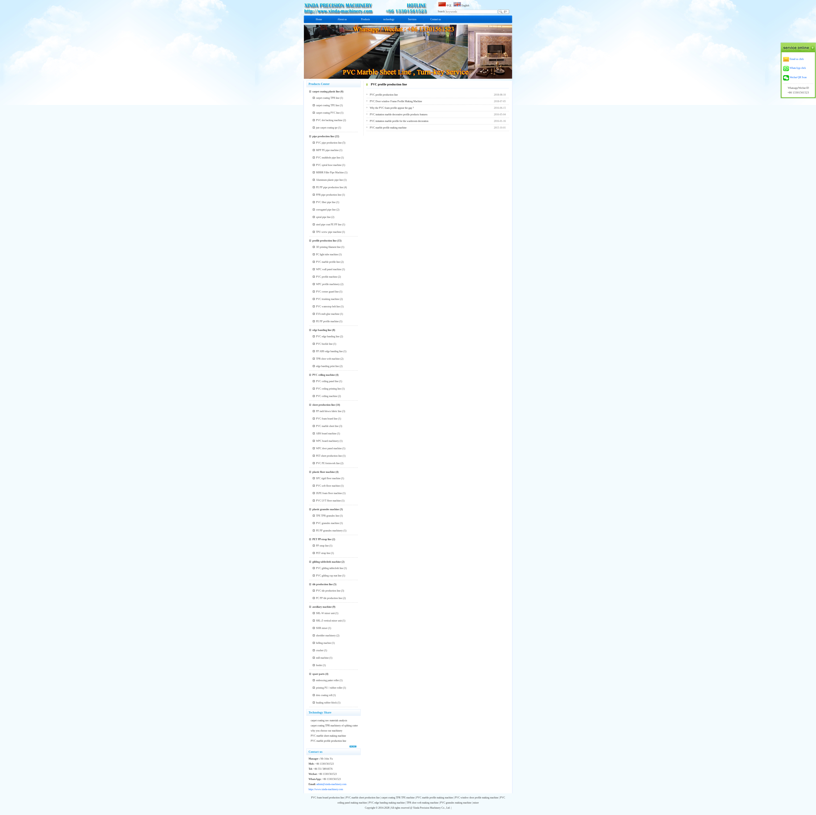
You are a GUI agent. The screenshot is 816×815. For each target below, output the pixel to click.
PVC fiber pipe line (326, 202)
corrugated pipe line (326, 209)
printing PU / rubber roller (329, 687)
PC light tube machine (327, 254)
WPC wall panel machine (328, 269)
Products (365, 19)
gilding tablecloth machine (326, 561)
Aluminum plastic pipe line (329, 179)
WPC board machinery (327, 440)
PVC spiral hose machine (328, 165)
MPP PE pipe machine (327, 150)
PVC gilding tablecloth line (329, 568)
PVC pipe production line (329, 142)
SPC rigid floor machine (328, 478)
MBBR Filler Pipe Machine (330, 172)
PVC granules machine (327, 523)
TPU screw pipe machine (328, 231)
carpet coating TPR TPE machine (398, 797)
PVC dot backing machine (329, 120)
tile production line (322, 584)
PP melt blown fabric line (328, 411)
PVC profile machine (326, 276)
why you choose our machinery (326, 730)
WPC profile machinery (328, 284)
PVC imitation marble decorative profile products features (399, 114)
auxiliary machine (322, 606)
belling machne (323, 642)
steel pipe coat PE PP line (328, 224)
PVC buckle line (324, 343)
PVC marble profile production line (328, 740)
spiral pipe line (323, 217)
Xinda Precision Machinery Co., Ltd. (432, 807)
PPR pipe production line (328, 194)
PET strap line (323, 553)
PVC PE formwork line (328, 463)
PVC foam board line (326, 418)
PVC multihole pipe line (328, 157)
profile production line (324, 240)
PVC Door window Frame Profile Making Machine (396, 101)
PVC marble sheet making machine (328, 735)
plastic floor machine (323, 471)
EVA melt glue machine (327, 313)
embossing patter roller (327, 680)
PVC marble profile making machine (388, 127)
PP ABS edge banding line (329, 351)
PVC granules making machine (455, 802)
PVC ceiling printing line (328, 388)
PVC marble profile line (328, 261)
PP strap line (322, 545)
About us (342, 19)
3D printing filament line (328, 247)
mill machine (322, 657)
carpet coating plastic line (326, 91)
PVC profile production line (384, 94)
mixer (476, 802)
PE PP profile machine (327, 321)
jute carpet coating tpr (326, 127)
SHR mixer (321, 628)
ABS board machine (326, 433)
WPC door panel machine (329, 448)
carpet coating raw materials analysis (329, 720)
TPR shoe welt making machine (422, 802)
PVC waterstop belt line (328, 306)
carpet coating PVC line (328, 112)
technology (388, 19)
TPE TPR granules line (327, 515)
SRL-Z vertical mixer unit (329, 620)
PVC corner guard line (327, 291)
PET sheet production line (329, 455)
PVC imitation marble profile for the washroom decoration (399, 121)
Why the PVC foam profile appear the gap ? (392, 107)
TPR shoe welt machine (328, 358)
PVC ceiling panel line (327, 381)
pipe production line (323, 136)
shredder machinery (326, 635)
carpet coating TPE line (327, 105)
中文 (449, 5)
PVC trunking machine (327, 299)
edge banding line (322, 330)
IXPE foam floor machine (329, 493)
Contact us (435, 19)
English (465, 5)
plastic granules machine (325, 509)
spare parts (318, 673)
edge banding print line (327, 366)
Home (319, 19)
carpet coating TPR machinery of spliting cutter (334, 725)
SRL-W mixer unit (325, 613)
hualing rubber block (326, 702)
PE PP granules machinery (329, 530)
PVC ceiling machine (323, 374)
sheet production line (323, 404)
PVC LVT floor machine (328, 500)
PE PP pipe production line (329, 187)
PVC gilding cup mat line (328, 575)
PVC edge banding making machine (387, 802)
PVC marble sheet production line (363, 797)
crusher (319, 650)
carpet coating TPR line (327, 97)
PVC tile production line (328, 590)
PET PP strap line (322, 539)
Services (412, 19)
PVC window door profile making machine (476, 797)
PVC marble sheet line (327, 426)
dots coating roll (324, 695)
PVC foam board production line (327, 797)
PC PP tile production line (329, 598)
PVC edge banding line (327, 336)
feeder (319, 665)
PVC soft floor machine (328, 485)
